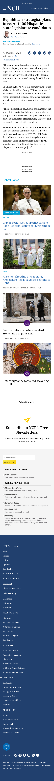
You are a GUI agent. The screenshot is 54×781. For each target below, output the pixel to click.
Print (49, 53)
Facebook (24, 755)
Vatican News (12, 213)
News (5, 271)
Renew (40, 8)
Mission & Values (10, 720)
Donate (34, 8)
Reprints (7, 705)
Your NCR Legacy (10, 635)
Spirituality (8, 569)
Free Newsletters (10, 663)
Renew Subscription (12, 655)
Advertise (7, 607)
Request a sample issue (13, 672)
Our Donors (8, 640)
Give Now (7, 618)
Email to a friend (44, 53)
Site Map (42, 762)
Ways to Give (8, 631)
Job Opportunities (11, 692)
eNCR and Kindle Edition (14, 668)
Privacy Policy (9, 724)
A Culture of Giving (11, 627)
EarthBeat (7, 584)
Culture (6, 560)
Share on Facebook (34, 53)
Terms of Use (23, 762)
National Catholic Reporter (6, 747)
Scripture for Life (10, 573)
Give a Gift (7, 659)
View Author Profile (17, 37)
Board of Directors (11, 733)
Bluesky (15, 755)
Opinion (6, 565)
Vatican (6, 218)
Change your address (12, 700)
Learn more (36, 44)
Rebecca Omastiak (10, 288)
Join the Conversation (11, 41)
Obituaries (7, 603)
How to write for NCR (12, 687)
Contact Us (7, 683)
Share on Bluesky (29, 53)
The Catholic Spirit (25, 288)
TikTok (37, 755)
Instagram (33, 755)
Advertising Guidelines (10, 762)
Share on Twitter (39, 53)
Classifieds (7, 599)
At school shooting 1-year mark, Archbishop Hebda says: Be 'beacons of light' (26, 279)
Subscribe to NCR (10, 650)
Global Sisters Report (12, 588)
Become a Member (11, 622)
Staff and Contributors (13, 728)
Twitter (20, 755)
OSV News (25, 234)
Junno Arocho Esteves (12, 234)
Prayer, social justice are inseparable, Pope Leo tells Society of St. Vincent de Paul (26, 226)
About (5, 715)
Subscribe (47, 8)
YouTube (28, 755)
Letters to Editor (10, 696)
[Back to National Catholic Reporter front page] (13, 8)
